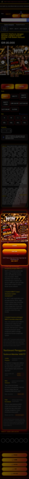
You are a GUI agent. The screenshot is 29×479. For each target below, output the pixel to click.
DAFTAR (14, 251)
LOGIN (14, 245)
